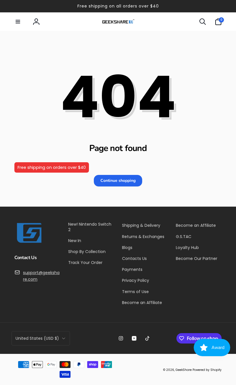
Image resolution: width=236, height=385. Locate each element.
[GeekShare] (28, 242)
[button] (18, 21)
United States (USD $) (37, 338)
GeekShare (184, 370)
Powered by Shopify (207, 370)
